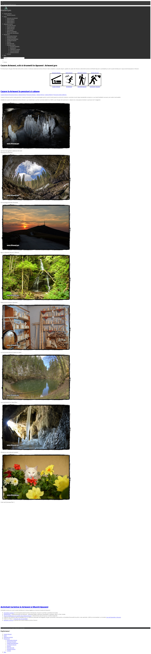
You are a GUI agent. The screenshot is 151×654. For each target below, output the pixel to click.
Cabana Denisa (22, 94)
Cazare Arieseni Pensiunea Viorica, (9, 94)
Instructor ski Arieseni (12, 18)
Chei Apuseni (10, 30)
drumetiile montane (9, 613)
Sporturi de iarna (14, 52)
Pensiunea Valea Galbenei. (60, 94)
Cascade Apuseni (11, 25)
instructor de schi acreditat (20, 619)
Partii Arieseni (69, 80)
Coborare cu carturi (15, 49)
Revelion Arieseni (11, 15)
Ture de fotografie (14, 51)
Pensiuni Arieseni (56, 80)
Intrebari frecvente (11, 37)
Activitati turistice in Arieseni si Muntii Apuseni (24, 607)
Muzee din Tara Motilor (13, 33)
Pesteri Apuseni (11, 27)
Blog (5, 55)
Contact (9, 54)
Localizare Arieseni (11, 40)
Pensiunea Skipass (31, 94)
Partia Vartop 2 (11, 22)
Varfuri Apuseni (10, 28)
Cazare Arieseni (8, 13)
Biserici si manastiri (12, 31)
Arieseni (9, 42)
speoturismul (7, 614)
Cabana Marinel (49, 94)
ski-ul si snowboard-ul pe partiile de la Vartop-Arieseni (17, 616)
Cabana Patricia (40, 94)
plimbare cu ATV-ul (8, 620)
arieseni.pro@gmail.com (10, 4)
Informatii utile (10, 43)
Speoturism (13, 48)
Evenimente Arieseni (12, 36)
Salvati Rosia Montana (12, 39)
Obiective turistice (8, 24)
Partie (5, 16)
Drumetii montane (14, 46)
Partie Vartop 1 (11, 21)
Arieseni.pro (7, 34)
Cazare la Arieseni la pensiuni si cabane (20, 91)
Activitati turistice (11, 45)
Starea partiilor (10, 19)
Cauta (2, 58)
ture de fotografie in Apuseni (113, 617)
